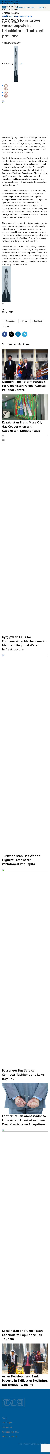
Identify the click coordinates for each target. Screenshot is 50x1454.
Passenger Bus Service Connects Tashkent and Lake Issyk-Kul (23, 1074)
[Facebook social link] (4, 334)
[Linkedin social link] (18, 334)
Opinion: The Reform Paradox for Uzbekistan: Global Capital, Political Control (24, 386)
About (4, 1418)
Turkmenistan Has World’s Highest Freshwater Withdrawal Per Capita (21, 860)
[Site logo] (25, 7)
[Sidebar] (3, 439)
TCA (20, 63)
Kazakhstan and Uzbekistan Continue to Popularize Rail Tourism (22, 1335)
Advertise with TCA (10, 1432)
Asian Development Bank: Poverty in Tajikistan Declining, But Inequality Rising (25, 1380)
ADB (7, 326)
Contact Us (7, 1427)
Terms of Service (9, 1436)
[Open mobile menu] (4, 7)
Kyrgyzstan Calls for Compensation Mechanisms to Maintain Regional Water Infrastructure (24, 643)
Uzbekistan (10, 321)
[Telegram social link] (24, 334)
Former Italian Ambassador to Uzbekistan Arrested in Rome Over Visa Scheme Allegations (24, 1120)
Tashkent (38, 321)
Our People (7, 1422)
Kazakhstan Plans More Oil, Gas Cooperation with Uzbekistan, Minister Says (22, 426)
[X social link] (11, 334)
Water (24, 321)
